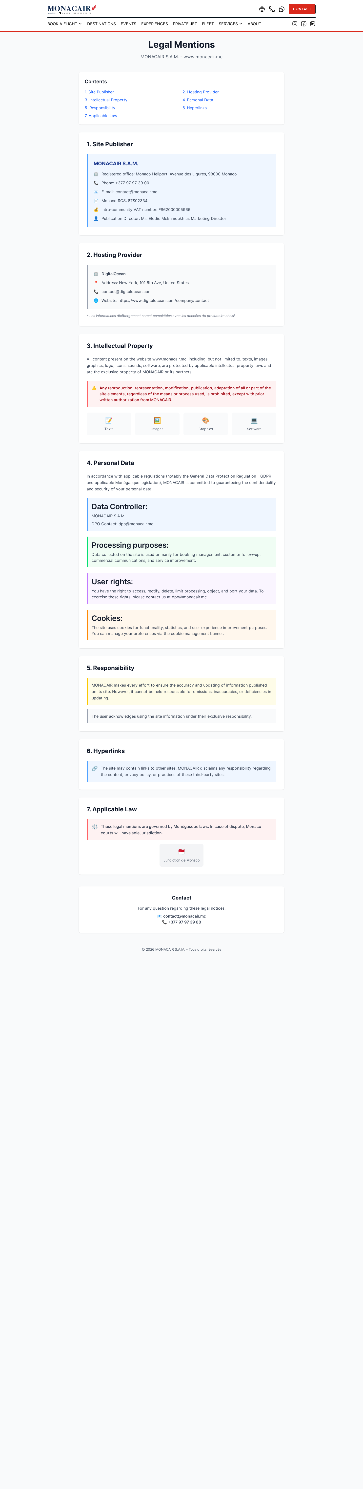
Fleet (208, 23)
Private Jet (185, 23)
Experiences (154, 23)
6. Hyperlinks (194, 107)
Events (128, 23)
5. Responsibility (100, 107)
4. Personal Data (197, 99)
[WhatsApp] (282, 9)
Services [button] (228, 23)
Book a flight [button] (62, 23)
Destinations (101, 23)
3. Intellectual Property (106, 99)
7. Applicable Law (101, 115)
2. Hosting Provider (200, 91)
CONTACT (302, 9)
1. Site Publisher (99, 91)
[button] (262, 9)
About (254, 23)
